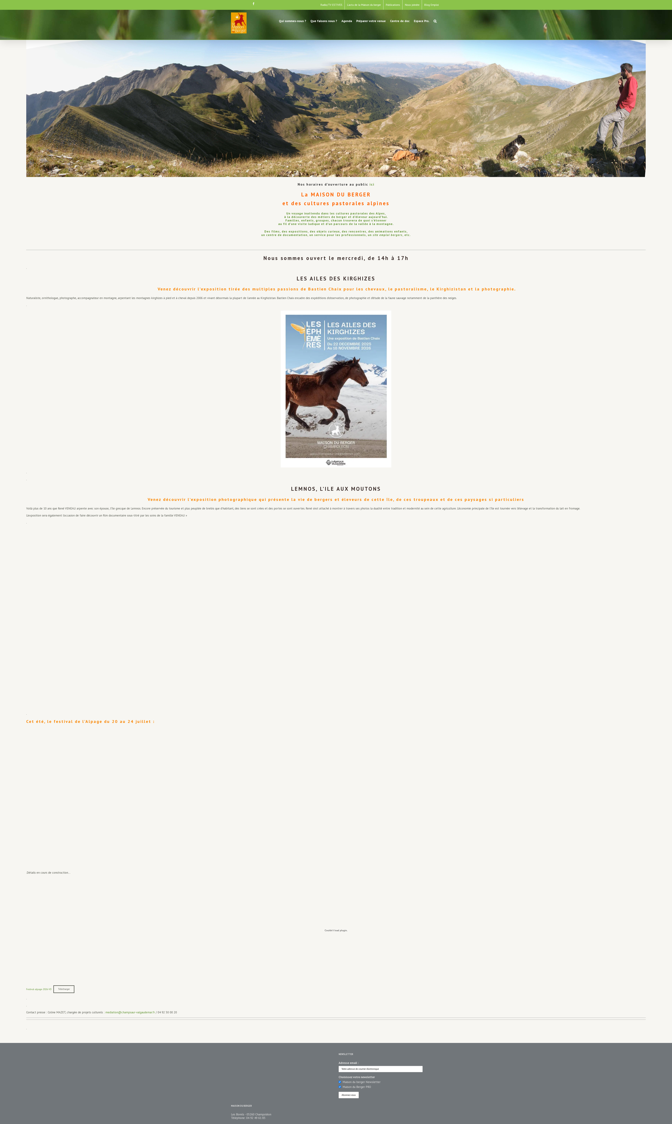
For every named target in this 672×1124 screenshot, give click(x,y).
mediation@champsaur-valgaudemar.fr (130, 1012)
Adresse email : (349, 1063)
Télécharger (64, 989)
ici (372, 184)
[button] (435, 21)
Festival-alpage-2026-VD (39, 989)
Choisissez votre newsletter (357, 1077)
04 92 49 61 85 (255, 1118)
